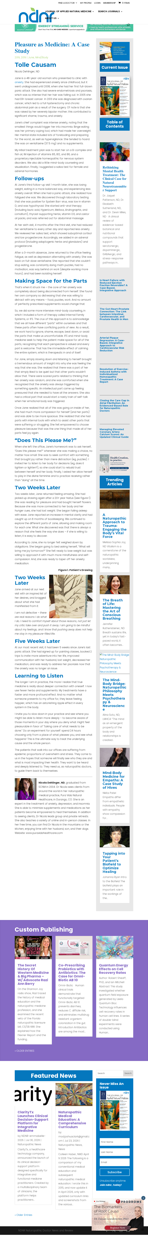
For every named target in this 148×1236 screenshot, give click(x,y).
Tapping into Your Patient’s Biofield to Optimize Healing (114, 862)
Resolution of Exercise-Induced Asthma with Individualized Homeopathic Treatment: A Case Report (114, 375)
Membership (109, 3)
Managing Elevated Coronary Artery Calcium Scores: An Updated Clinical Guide (114, 433)
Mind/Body (41, 57)
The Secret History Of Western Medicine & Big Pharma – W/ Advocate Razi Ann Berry (33, 974)
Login (97, 3)
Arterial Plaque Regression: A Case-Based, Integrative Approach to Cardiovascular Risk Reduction (112, 344)
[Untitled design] (115, 59)
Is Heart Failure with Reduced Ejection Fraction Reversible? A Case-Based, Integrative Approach (113, 285)
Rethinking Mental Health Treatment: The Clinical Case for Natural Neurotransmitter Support (114, 179)
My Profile (85, 3)
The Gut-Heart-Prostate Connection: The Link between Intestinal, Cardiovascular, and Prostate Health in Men (114, 314)
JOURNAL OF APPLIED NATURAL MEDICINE (68, 11)
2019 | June (27, 57)
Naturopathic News (29, 1144)
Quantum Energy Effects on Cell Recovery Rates (113, 969)
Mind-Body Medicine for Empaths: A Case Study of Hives (114, 780)
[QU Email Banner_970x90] (74, 30)
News (61, 1149)
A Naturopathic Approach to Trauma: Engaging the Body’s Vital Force (115, 526)
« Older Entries (24, 1051)
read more (113, 296)
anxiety (19, 82)
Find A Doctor (66, 3)
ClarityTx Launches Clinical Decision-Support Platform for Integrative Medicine (33, 1121)
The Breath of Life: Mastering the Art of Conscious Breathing (113, 609)
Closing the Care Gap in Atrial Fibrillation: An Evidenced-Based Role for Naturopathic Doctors (114, 405)
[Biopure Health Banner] (115, 472)
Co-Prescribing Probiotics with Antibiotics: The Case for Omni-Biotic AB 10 (72, 972)
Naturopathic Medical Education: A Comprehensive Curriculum (72, 1119)
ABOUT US (51, 18)
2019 (17, 57)
